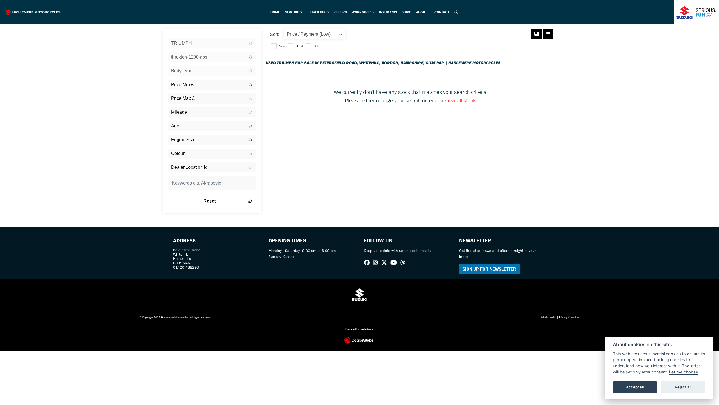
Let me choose (683, 372)
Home (275, 12)
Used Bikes (320, 12)
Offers (340, 12)
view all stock (460, 100)
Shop (406, 12)
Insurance (388, 12)
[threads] (404, 262)
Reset (209, 201)
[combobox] (212, 43)
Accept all (635, 387)
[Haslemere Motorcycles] (32, 11)
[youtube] (395, 262)
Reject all (683, 387)
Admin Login (548, 317)
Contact (441, 12)
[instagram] (377, 262)
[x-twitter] (385, 262)
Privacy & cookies (569, 317)
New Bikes (294, 12)
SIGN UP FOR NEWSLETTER (489, 269)
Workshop (362, 12)
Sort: (274, 34)
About (421, 12)
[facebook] (368, 262)
